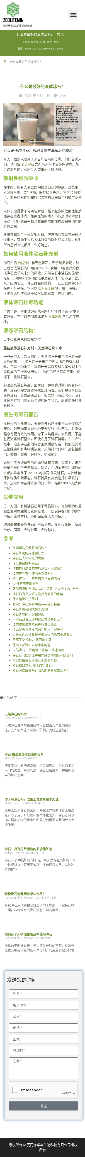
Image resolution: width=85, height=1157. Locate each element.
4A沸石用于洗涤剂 (25, 584)
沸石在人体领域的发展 (28, 558)
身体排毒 (55, 317)
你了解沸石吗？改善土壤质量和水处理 (31, 799)
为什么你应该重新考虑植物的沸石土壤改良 (42, 635)
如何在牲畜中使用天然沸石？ (33, 573)
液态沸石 (27, 164)
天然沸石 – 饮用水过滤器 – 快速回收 (38, 650)
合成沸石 (24, 263)
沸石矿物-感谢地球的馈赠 (30, 609)
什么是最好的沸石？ (26, 563)
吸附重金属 (46, 288)
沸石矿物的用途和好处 (28, 553)
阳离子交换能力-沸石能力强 (32, 640)
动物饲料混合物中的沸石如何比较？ (37, 568)
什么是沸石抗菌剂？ (26, 599)
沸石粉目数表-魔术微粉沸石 (32, 665)
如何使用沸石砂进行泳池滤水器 (34, 660)
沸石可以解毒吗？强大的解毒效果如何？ (41, 670)
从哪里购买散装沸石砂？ (29, 548)
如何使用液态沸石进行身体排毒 (34, 624)
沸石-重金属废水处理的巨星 (24, 754)
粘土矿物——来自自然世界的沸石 (36, 578)
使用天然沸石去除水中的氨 (31, 645)
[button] (73, 15)
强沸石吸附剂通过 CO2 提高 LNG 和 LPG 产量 (45, 589)
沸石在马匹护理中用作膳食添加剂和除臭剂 (42, 655)
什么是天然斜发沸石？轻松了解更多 (37, 629)
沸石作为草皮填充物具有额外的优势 (37, 594)
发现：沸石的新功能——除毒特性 (36, 604)
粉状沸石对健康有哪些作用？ (25, 894)
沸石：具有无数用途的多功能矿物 (28, 849)
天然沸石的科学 (16, 714)
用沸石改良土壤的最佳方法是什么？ (37, 619)
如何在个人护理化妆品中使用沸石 (28, 934)
